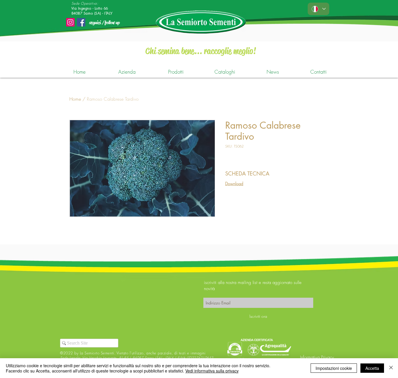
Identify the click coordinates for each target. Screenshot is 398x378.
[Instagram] (70, 22)
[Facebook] (81, 22)
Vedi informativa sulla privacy (212, 371)
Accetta (372, 368)
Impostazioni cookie (334, 368)
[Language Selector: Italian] (318, 9)
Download (234, 183)
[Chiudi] (391, 368)
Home (75, 99)
